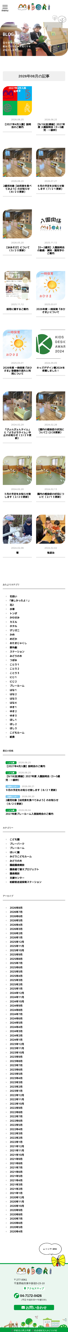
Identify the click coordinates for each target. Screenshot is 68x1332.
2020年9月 (16, 1210)
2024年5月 (16, 1022)
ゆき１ (13, 707)
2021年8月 (16, 1163)
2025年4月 (16, 975)
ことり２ (15, 668)
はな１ (13, 690)
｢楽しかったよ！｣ (19, 600)
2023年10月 (17, 1052)
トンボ (13, 613)
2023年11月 (17, 1048)
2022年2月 (16, 1137)
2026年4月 (16, 924)
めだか (13, 639)
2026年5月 (16, 920)
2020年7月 (16, 1218)
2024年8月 (16, 1010)
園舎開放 (15, 873)
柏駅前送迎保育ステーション (25, 882)
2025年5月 (16, 971)
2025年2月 (16, 984)
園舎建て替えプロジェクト (24, 869)
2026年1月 (16, 937)
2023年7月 (16, 1065)
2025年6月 (16, 967)
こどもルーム (17, 732)
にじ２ (13, 681)
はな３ (13, 698)
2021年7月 (16, 1167)
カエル (13, 621)
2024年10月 (17, 1001)
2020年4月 (16, 1231)
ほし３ (13, 728)
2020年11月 (17, 1201)
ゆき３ (13, 715)
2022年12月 (17, 1095)
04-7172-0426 (31, 1296)
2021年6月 (16, 1171)
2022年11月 (17, 1099)
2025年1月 (16, 988)
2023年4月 (16, 1078)
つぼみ (13, 660)
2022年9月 (16, 1107)
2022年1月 (16, 1142)
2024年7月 (16, 1014)
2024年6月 (16, 1018)
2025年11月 (17, 946)
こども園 (15, 839)
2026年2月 (16, 933)
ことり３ (15, 673)
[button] (5, 7)
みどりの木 (16, 656)
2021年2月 (16, 1188)
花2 (12, 604)
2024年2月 (16, 1035)
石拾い (13, 596)
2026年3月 (16, 929)
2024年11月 (17, 997)
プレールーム (17, 685)
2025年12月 (17, 941)
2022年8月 (16, 1112)
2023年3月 (16, 1082)
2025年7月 (16, 963)
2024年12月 (17, 993)
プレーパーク (17, 843)
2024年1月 (16, 1039)
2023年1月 (16, 1090)
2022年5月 (16, 1124)
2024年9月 (16, 1005)
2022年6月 (16, 1120)
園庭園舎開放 (17, 865)
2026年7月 (16, 912)
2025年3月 (16, 980)
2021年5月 (16, 1176)
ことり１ (15, 664)
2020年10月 (17, 1206)
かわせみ (15, 617)
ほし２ (13, 724)
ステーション (17, 651)
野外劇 (13, 647)
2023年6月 (16, 1069)
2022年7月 (16, 1116)
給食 (12, 736)
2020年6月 (16, 1223)
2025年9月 (16, 954)
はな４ (13, 702)
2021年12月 (17, 1146)
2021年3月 (16, 1184)
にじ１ (13, 677)
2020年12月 (17, 1197)
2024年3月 (16, 1031)
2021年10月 (17, 1154)
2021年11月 (17, 1150)
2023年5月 (16, 1073)
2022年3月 (16, 1133)
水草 (12, 609)
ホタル (13, 626)
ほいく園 (15, 852)
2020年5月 (16, 1227)
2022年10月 (17, 1103)
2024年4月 (16, 1027)
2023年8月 (16, 1061)
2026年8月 (16, 907)
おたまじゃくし (18, 643)
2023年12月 (17, 1044)
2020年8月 (16, 1214)
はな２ (13, 694)
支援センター (17, 877)
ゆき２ (13, 711)
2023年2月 (16, 1086)
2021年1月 (16, 1193)
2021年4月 (16, 1180)
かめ (12, 634)
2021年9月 (16, 1159)
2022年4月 (16, 1129)
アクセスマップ (35, 1288)
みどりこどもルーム (21, 856)
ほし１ (13, 719)
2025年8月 (16, 958)
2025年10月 (17, 950)
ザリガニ (15, 630)
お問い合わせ (36, 1307)
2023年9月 (16, 1056)
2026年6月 (16, 916)
